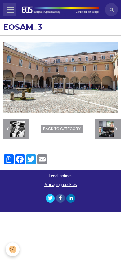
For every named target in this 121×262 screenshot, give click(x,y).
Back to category (62, 129)
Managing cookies (60, 185)
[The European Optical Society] (60, 10)
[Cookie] (13, 249)
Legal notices (61, 176)
